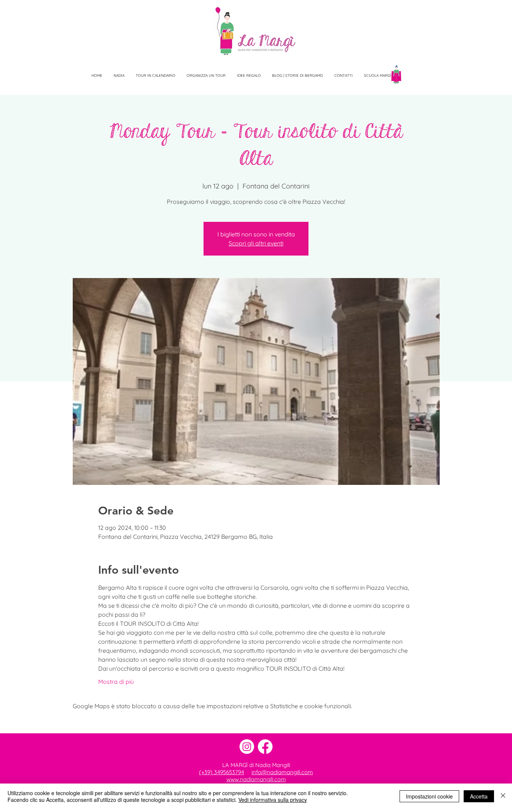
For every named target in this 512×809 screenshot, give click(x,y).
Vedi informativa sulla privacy (272, 799)
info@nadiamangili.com (282, 772)
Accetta (479, 796)
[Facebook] (265, 746)
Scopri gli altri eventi (256, 243)
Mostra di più (116, 681)
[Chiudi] (503, 796)
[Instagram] (247, 746)
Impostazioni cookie (429, 796)
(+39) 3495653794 (221, 772)
